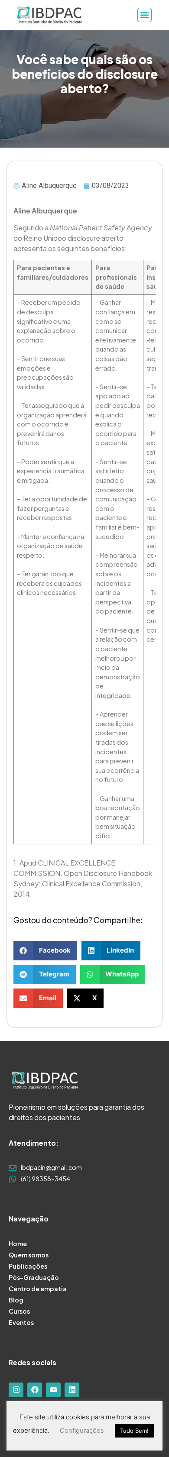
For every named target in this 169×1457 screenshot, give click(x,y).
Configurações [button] (82, 1430)
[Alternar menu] (144, 15)
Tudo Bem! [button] (134, 1430)
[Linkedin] (72, 1390)
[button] (45, 950)
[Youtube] (53, 1390)
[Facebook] (34, 1390)
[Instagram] (16, 1390)
